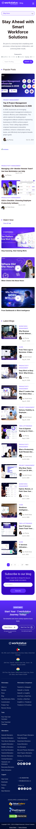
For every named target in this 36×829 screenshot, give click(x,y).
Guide (21, 347)
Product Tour (5, 705)
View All (6, 223)
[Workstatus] (10, 3)
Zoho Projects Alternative (24, 753)
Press (3, 693)
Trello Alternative (22, 738)
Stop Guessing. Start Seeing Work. (14, 251)
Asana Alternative (22, 744)
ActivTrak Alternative (7, 750)
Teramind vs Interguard (24, 687)
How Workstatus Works (8, 699)
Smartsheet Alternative (24, 741)
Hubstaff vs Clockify (23, 690)
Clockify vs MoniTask (23, 699)
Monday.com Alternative (24, 756)
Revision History (6, 708)
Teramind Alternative (7, 753)
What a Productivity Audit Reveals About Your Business (26, 452)
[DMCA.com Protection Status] (18, 817)
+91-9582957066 (24, 777)
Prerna (11, 140)
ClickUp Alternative (6, 759)
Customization (5, 702)
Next (27, 564)
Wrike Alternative (6, 770)
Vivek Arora (10, 207)
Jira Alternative (21, 747)
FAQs (3, 788)
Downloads (4, 782)
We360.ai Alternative (7, 747)
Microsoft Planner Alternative (25, 750)
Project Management (11, 100)
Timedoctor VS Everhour (24, 705)
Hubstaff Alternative (7, 735)
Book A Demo (8, 627)
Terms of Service (22, 827)
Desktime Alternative (7, 738)
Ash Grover (28, 357)
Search (27, 61)
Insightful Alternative (7, 744)
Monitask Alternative (7, 756)
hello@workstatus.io (25, 780)
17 (22, 565)
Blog (21, 3)
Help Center (4, 779)
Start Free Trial (25, 627)
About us (4, 687)
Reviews (3, 690)
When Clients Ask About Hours (12, 281)
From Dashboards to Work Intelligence (15, 310)
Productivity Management (11, 165)
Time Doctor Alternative (8, 741)
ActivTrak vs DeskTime (24, 696)
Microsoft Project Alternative (25, 735)
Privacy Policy (12, 827)
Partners (3, 785)
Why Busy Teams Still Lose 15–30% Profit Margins (25, 470)
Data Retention (5, 791)
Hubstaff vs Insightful (23, 693)
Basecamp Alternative (7, 767)
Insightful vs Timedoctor (24, 702)
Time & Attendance (25, 426)
